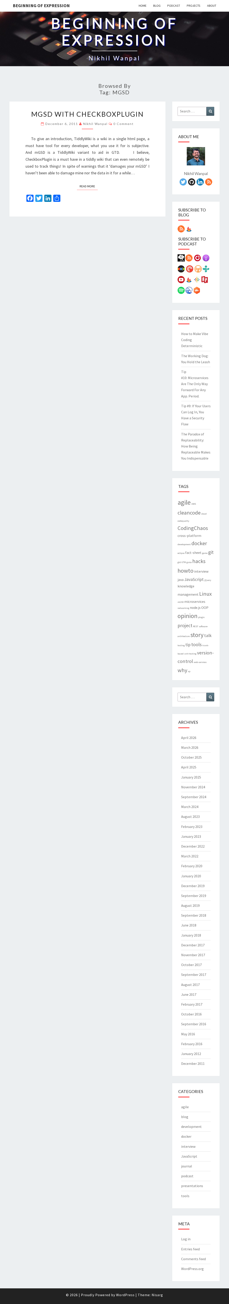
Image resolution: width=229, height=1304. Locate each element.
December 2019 (193, 886)
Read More (89, 186)
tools (196, 644)
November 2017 (193, 955)
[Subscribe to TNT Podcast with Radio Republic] (204, 281)
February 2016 (191, 1044)
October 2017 (191, 964)
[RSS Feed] (208, 183)
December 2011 (193, 1063)
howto (185, 570)
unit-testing (190, 653)
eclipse (181, 553)
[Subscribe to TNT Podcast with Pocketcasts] (189, 270)
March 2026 (189, 747)
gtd (179, 562)
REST (195, 626)
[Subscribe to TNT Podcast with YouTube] (181, 281)
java (181, 579)
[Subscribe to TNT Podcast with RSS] (189, 259)
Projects (193, 6)
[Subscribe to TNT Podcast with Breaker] (189, 291)
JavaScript (194, 579)
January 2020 (191, 876)
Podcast (173, 6)
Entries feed (190, 1249)
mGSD (181, 602)
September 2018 (193, 915)
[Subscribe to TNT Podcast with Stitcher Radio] (181, 270)
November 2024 (193, 787)
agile (184, 502)
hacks (199, 561)
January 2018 (191, 935)
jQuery (207, 580)
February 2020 (191, 866)
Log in (186, 1239)
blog (184, 1116)
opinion (187, 616)
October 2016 (191, 1014)
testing (181, 645)
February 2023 (191, 826)
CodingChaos (193, 528)
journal (186, 1166)
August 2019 (190, 905)
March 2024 (189, 806)
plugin (201, 617)
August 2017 (190, 984)
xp (189, 671)
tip (188, 644)
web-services (200, 662)
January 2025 (191, 777)
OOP (204, 607)
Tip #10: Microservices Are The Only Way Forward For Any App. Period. (194, 383)
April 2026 (188, 737)
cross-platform (189, 535)
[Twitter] (183, 183)
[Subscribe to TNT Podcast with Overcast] (198, 270)
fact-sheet (193, 552)
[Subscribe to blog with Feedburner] (189, 230)
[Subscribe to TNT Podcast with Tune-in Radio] (206, 270)
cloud (204, 513)
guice (189, 562)
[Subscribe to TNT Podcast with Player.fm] (197, 259)
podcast (187, 1176)
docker (199, 543)
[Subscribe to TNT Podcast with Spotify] (181, 291)
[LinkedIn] (200, 183)
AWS (193, 503)
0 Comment (123, 124)
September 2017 (193, 974)
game (205, 553)
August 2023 (190, 816)
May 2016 (188, 1034)
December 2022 (193, 846)
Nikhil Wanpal (95, 124)
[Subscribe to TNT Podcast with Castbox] (196, 291)
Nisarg (157, 1295)
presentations (192, 1186)
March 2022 (189, 856)
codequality (183, 520)
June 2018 (188, 925)
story (197, 635)
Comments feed (193, 1259)
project (185, 625)
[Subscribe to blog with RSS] (181, 230)
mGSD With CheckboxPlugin (87, 114)
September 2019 (193, 895)
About (211, 6)
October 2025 (191, 757)
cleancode (189, 512)
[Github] (191, 183)
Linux (205, 593)
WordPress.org (192, 1268)
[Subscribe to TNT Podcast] (181, 259)
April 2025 (188, 767)
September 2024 (193, 797)
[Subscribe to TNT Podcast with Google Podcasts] (196, 281)
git (211, 552)
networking (183, 608)
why (182, 670)
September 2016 (193, 1024)
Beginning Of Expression (41, 5)
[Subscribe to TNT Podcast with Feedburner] (189, 281)
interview (201, 571)
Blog (157, 6)
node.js (195, 607)
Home (142, 6)
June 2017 (188, 994)
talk (208, 635)
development (184, 544)
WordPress (125, 1295)
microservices (194, 601)
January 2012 (191, 1053)
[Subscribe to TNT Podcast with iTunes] (206, 259)
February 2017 (191, 1004)
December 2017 (193, 945)
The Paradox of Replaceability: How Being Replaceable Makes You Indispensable (195, 446)
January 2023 (191, 836)
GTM (184, 562)
